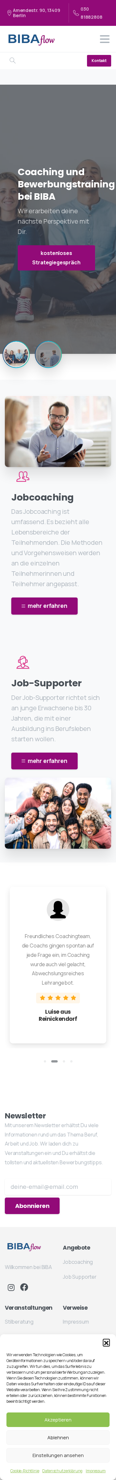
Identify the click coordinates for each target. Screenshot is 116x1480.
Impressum (96, 1471)
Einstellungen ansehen (58, 1455)
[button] (106, 1342)
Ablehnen (58, 1437)
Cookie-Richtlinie (24, 1471)
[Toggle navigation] (104, 39)
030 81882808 (91, 13)
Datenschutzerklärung (62, 1471)
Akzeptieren (58, 1419)
